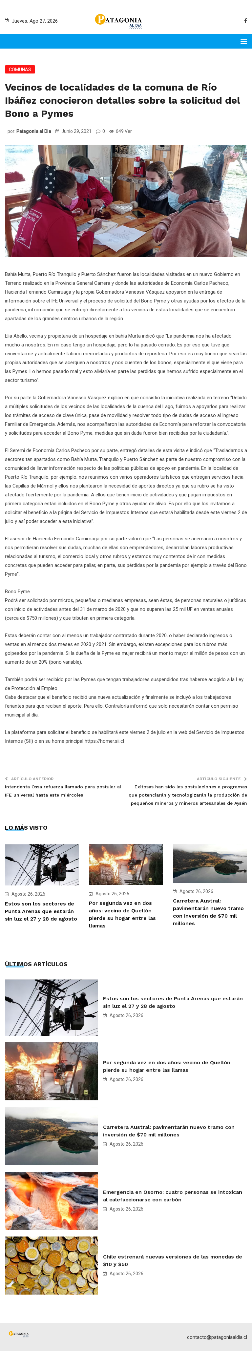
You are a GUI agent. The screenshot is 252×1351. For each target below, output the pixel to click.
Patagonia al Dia (33, 131)
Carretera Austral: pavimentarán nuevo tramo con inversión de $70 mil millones (169, 1131)
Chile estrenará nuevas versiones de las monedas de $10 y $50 (172, 1260)
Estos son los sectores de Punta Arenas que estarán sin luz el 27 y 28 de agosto (41, 911)
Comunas (20, 69)
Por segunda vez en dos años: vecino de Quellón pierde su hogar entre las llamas (166, 1066)
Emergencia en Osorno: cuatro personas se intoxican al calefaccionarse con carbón (172, 1196)
